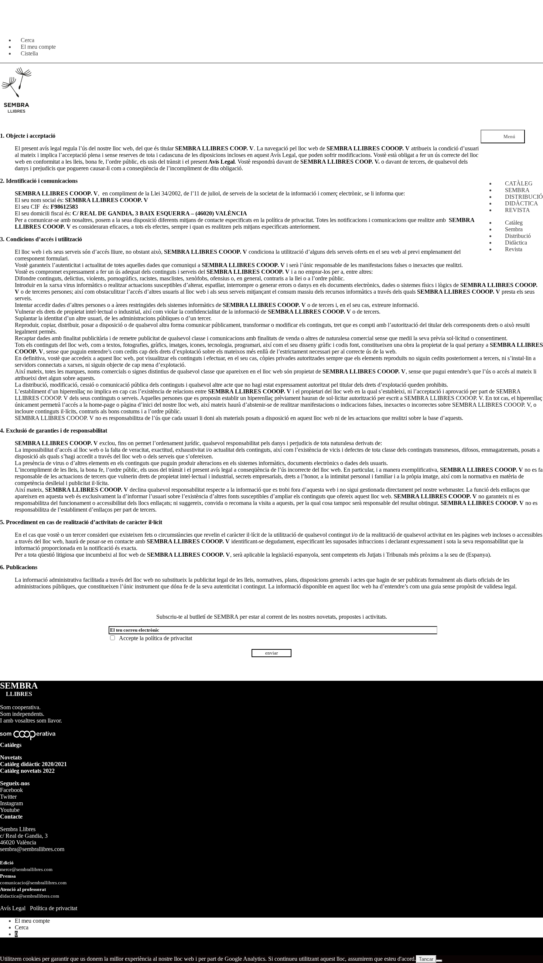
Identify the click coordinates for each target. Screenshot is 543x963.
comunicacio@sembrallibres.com (33, 882)
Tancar (426, 959)
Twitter (8, 796)
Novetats (11, 757)
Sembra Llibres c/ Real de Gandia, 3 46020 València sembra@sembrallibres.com (32, 839)
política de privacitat (168, 638)
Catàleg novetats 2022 (27, 771)
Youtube (10, 810)
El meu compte (32, 921)
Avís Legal (12, 908)
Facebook (11, 790)
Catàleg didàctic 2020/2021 (33, 764)
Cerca (21, 927)
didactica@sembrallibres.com (29, 896)
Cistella (29, 53)
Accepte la (154, 638)
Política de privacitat (53, 908)
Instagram (11, 803)
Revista (513, 249)
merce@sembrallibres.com (26, 869)
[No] (439, 961)
